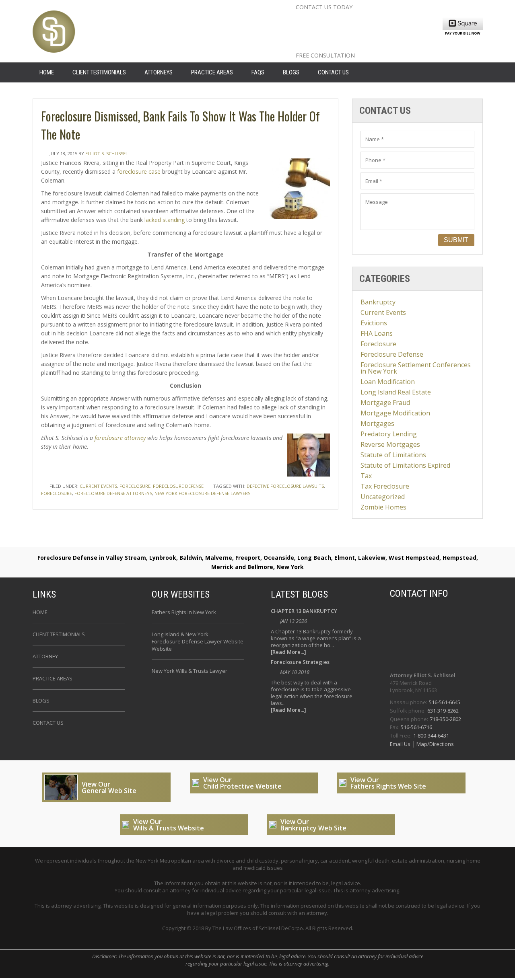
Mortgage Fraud (385, 402)
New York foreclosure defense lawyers (202, 493)
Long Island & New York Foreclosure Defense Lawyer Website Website (197, 641)
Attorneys (158, 72)
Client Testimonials (99, 72)
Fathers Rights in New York (184, 612)
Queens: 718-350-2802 (348, 45)
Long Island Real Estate (395, 392)
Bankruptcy (378, 302)
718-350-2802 (445, 719)
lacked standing (164, 220)
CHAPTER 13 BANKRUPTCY (304, 611)
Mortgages (377, 423)
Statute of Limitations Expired (405, 465)
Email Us (401, 744)
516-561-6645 (444, 702)
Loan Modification (387, 381)
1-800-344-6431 (431, 735)
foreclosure (56, 493)
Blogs (291, 72)
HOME (46, 72)
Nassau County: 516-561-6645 (365, 19)
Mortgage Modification (395, 413)
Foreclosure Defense (178, 486)
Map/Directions (434, 744)
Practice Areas (212, 72)
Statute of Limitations (393, 455)
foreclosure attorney (120, 438)
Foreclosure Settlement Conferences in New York (415, 368)
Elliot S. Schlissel (106, 153)
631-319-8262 (443, 710)
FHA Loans (376, 333)
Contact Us (333, 72)
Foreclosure (134, 486)
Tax (366, 476)
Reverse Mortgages (390, 444)
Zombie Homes (383, 507)
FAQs (257, 72)
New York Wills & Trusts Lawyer (189, 670)
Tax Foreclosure (384, 486)
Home (40, 612)
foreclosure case (139, 171)
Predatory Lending (388, 434)
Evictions (373, 323)
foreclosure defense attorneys (113, 493)
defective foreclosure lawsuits (285, 486)
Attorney (45, 656)
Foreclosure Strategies (300, 663)
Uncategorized (382, 496)
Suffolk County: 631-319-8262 (364, 32)
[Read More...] (288, 652)
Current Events (98, 486)
